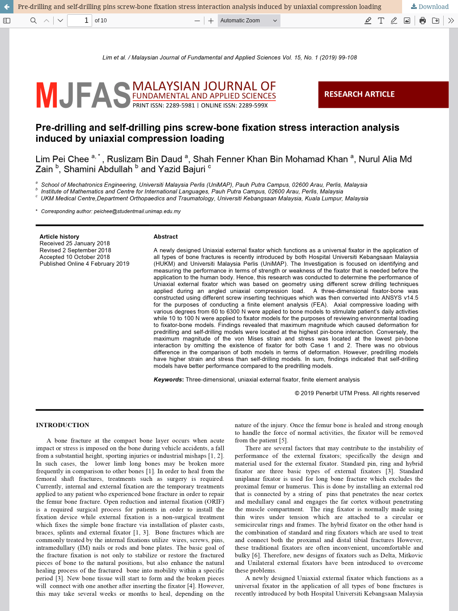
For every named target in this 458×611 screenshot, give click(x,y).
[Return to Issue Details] (6, 6)
